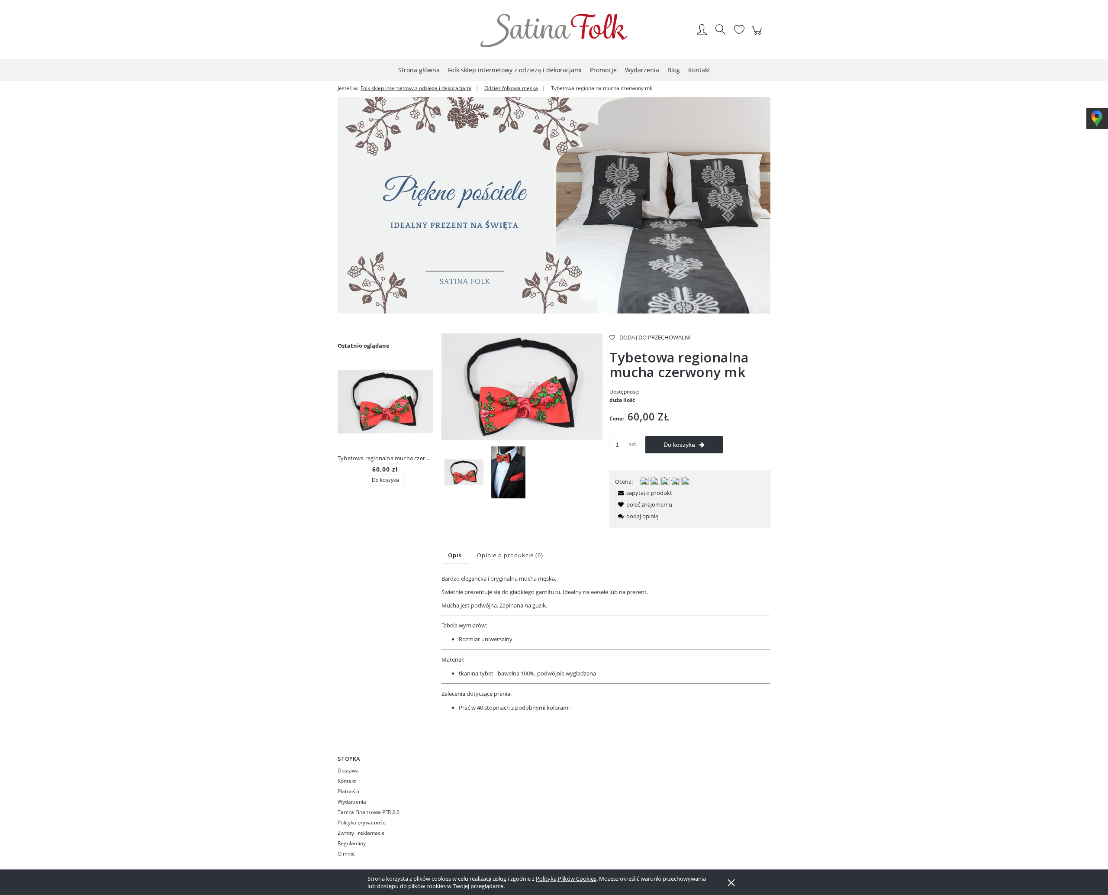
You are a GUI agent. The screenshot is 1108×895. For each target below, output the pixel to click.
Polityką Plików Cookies (566, 878)
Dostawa (348, 770)
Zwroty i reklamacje (361, 833)
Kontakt (347, 781)
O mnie (346, 853)
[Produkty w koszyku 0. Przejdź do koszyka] (758, 35)
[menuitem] (419, 70)
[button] (643, 493)
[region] (554, 205)
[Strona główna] (554, 30)
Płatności (348, 791)
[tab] (455, 555)
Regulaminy (352, 843)
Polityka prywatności (362, 822)
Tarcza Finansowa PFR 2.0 (368, 812)
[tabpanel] (605, 643)
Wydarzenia (352, 801)
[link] (554, 205)
